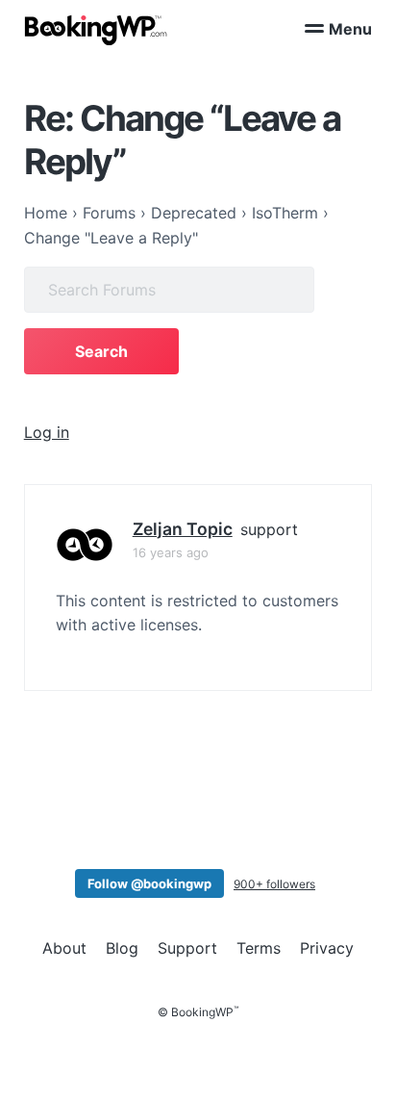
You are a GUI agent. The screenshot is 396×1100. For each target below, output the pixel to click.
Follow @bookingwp (149, 883)
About (64, 948)
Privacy (327, 948)
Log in (46, 432)
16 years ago (171, 552)
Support (187, 948)
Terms (258, 948)
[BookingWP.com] (96, 30)
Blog (122, 948)
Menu (350, 28)
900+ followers (274, 884)
